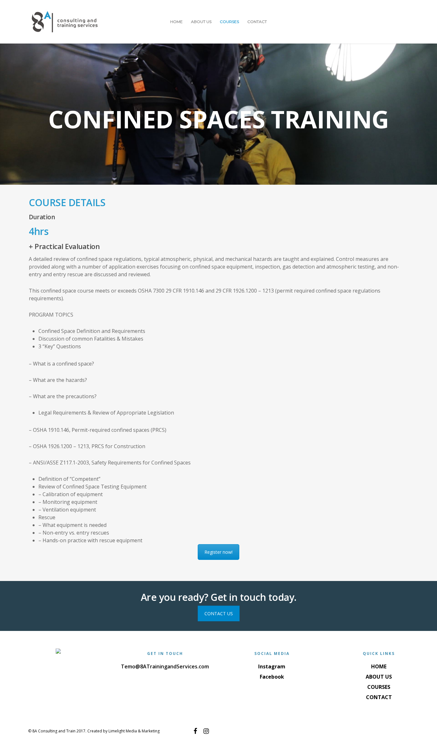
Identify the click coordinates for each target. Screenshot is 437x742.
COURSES (229, 21)
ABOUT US (201, 21)
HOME (176, 21)
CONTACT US (218, 613)
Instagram (271, 666)
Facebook (272, 676)
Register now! (218, 552)
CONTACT (257, 21)
